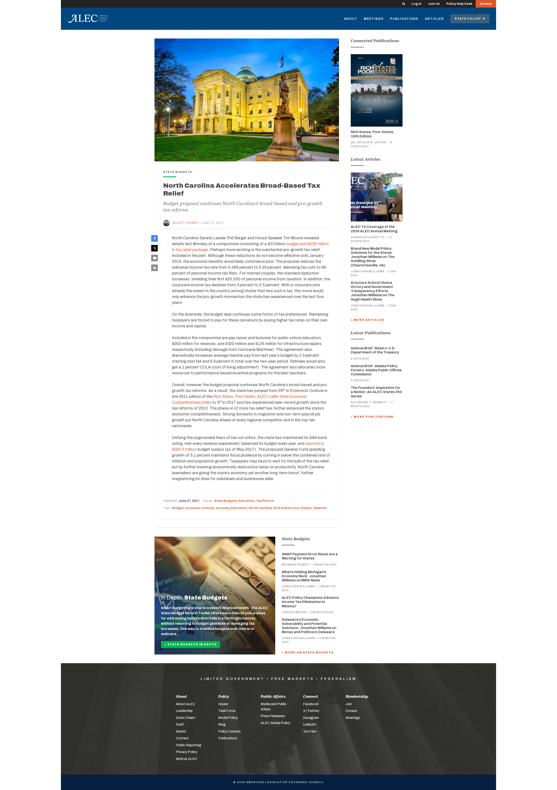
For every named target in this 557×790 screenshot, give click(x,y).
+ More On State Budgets (308, 652)
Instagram (311, 718)
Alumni (181, 731)
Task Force (226, 711)
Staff (180, 724)
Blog (222, 724)
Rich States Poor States (292, 508)
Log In (416, 3)
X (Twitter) (311, 711)
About (350, 18)
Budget (178, 508)
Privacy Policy (186, 752)
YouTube (310, 731)
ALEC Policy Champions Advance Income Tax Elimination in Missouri (310, 602)
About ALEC (185, 704)
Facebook (311, 704)
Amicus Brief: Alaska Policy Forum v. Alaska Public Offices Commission (376, 370)
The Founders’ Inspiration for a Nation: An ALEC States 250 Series (376, 392)
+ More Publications (372, 416)
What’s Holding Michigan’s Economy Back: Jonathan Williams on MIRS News (304, 576)
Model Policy (228, 718)
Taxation (320, 508)
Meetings (374, 18)
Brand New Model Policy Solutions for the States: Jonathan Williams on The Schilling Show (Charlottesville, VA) (372, 257)
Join (349, 704)
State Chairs (185, 718)
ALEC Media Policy (275, 723)
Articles (434, 18)
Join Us (434, 3)
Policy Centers (229, 731)
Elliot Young (185, 222)
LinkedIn (309, 724)
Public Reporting (188, 745)
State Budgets (225, 500)
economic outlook (199, 508)
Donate (486, 3)
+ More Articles (367, 319)
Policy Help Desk (459, 3)
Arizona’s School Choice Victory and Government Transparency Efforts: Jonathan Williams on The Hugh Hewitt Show (372, 291)
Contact (182, 738)
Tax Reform (265, 500)
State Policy (469, 18)
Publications (404, 18)
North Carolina (260, 508)
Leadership (184, 711)
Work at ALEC (186, 759)
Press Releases (273, 716)
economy (222, 508)
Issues (223, 704)
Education (246, 500)
